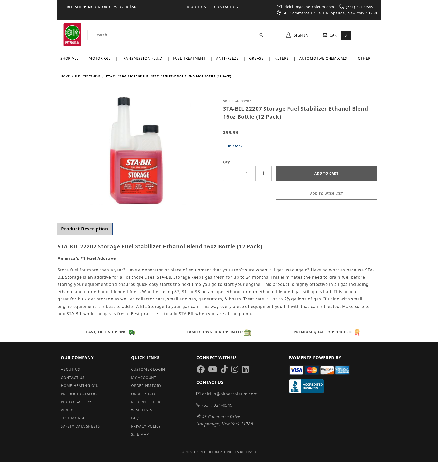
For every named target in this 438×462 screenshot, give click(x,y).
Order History (146, 385)
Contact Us (226, 6)
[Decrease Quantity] (231, 173)
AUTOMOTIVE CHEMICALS (324, 58)
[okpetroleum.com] (72, 34)
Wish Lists (141, 409)
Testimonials (75, 418)
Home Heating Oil (79, 385)
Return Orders (146, 401)
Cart (337, 35)
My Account (143, 377)
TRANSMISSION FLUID (142, 58)
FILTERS (282, 58)
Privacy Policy (146, 426)
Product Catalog (79, 393)
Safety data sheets (80, 426)
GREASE (257, 58)
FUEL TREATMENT (190, 58)
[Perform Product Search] (261, 35)
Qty (226, 162)
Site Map (140, 434)
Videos (68, 409)
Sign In (301, 35)
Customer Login (148, 369)
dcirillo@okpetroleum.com (308, 6)
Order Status (145, 393)
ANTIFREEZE (228, 58)
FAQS (136, 418)
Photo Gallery (76, 401)
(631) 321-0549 (359, 6)
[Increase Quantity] (264, 173)
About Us (196, 6)
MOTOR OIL (100, 58)
